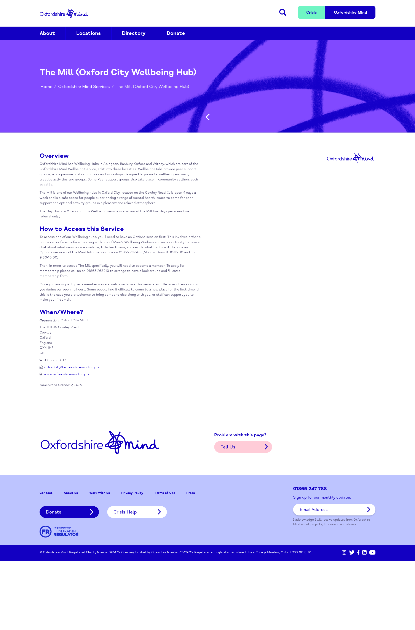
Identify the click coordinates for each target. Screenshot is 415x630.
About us (71, 493)
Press (190, 493)
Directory (133, 33)
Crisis (311, 12)
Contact (46, 493)
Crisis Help (125, 512)
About (47, 33)
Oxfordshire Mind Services (84, 86)
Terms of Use (165, 493)
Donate (176, 33)
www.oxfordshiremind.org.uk (66, 374)
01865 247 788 (310, 488)
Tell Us (227, 447)
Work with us (99, 493)
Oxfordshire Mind (64, 13)
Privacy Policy (132, 493)
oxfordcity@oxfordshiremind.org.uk (71, 367)
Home (46, 86)
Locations (88, 33)
